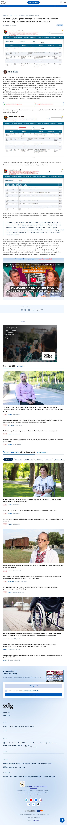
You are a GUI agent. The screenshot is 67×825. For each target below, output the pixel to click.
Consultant (27, 745)
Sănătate (14, 743)
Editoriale (36, 743)
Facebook (36, 800)
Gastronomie (53, 743)
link (7, 338)
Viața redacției (44, 743)
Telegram (26, 800)
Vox (16, 767)
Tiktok (38, 804)
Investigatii (7, 772)
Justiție (15, 15)
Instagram (40, 800)
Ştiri (11, 15)
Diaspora (29, 743)
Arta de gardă (7, 745)
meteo (49, 459)
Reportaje (11, 425)
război (39, 459)
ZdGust (5, 752)
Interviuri (11, 581)
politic (30, 747)
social (35, 747)
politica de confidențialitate (30, 690)
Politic (10, 414)
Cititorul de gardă (17, 745)
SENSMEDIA (36, 820)
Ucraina (28, 459)
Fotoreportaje (26, 763)
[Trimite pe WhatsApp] (33, 310)
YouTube (31, 800)
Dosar (10, 776)
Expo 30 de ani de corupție (45, 763)
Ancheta (5, 776)
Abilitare (5, 763)
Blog (5, 738)
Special (5, 759)
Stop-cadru (22, 767)
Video (5, 731)
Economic (21, 726)
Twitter (33, 804)
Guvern (8, 459)
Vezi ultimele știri (42, 452)
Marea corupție (18, 776)
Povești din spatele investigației (32, 776)
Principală (5, 15)
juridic (25, 747)
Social (10, 592)
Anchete (5, 767)
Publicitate (6, 715)
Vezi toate (20, 366)
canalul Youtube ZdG (45, 259)
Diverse (32, 726)
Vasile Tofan (59, 459)
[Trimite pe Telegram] (29, 310)
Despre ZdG (6, 712)
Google (28, 804)
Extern (27, 726)
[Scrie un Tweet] (25, 310)
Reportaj (11, 767)
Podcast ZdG (21, 743)
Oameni (18, 763)
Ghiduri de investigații (49, 776)
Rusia (18, 459)
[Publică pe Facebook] (21, 310)
